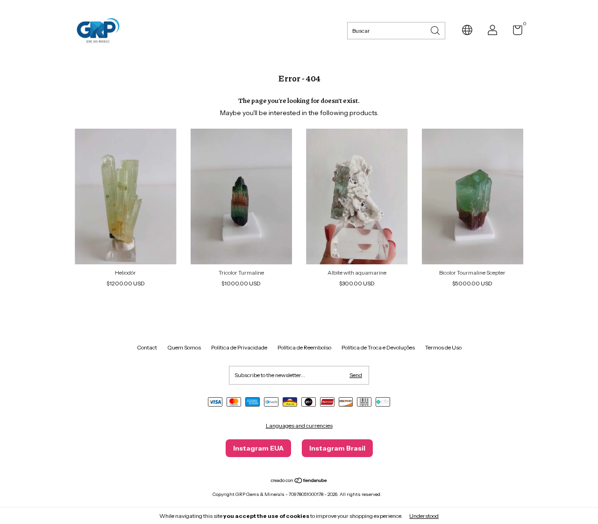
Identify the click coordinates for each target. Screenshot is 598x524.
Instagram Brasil (337, 448)
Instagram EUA (258, 448)
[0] (514, 32)
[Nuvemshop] (299, 481)
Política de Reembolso (304, 347)
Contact (147, 347)
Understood (424, 515)
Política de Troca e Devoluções (378, 347)
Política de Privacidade (239, 347)
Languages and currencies (299, 425)
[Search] (436, 29)
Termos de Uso (443, 347)
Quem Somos (184, 347)
